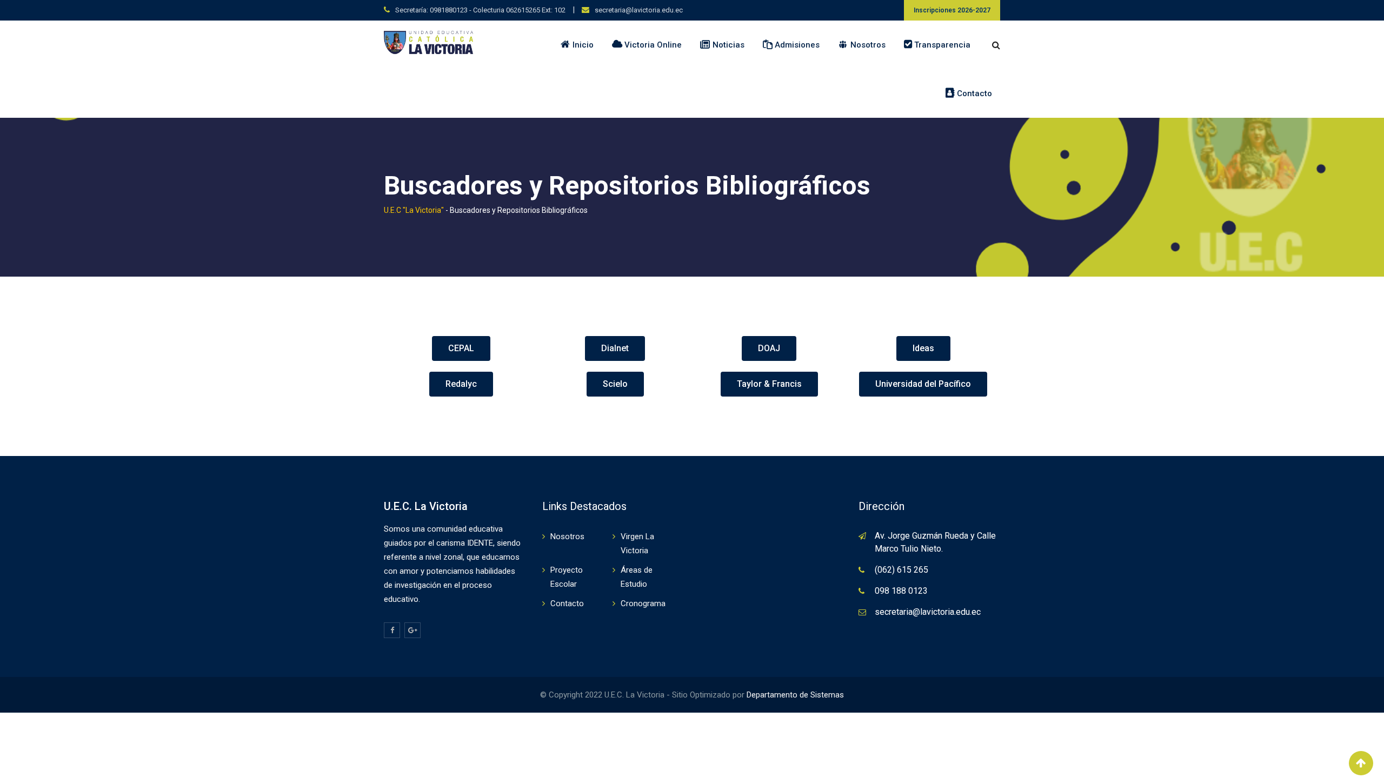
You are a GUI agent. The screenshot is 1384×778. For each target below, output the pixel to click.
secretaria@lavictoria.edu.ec (639, 10)
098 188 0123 (901, 591)
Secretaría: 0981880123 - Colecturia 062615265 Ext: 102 (480, 10)
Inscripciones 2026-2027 (952, 10)
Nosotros (567, 536)
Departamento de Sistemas (794, 695)
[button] (461, 348)
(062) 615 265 (901, 570)
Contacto (567, 603)
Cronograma (643, 603)
